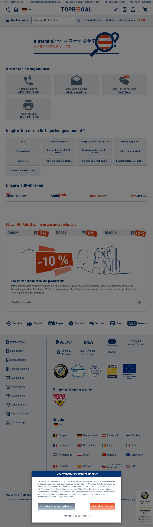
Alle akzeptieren (102, 506)
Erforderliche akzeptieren (56, 506)
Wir (39, 481)
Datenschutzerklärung (57, 494)
